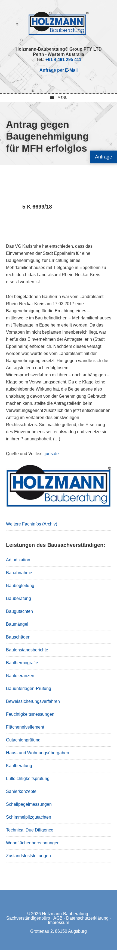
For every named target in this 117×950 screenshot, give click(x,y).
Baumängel (17, 624)
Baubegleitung (20, 585)
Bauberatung (18, 598)
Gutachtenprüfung (23, 740)
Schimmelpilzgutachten (28, 817)
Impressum (58, 922)
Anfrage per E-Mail (58, 70)
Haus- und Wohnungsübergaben (37, 752)
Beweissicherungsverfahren (33, 701)
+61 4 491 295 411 (63, 59)
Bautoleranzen (20, 675)
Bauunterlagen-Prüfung (28, 688)
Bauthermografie (22, 662)
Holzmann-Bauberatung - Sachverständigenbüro (48, 915)
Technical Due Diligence (29, 830)
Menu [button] (62, 98)
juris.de (52, 453)
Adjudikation (18, 560)
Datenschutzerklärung (87, 918)
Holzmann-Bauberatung (59, 23)
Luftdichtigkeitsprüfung (28, 778)
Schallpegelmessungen (29, 804)
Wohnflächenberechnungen (33, 843)
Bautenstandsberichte (27, 650)
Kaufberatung (19, 765)
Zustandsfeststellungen (28, 855)
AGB (58, 918)
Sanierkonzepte (21, 791)
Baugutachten (19, 611)
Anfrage (103, 157)
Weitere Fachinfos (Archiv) (31, 524)
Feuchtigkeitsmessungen (30, 714)
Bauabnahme (19, 572)
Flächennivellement (25, 727)
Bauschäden (18, 637)
